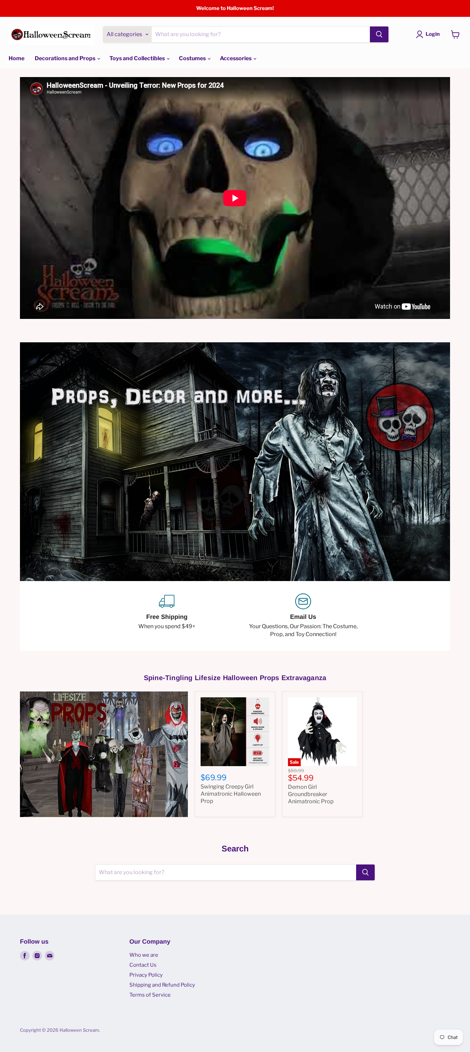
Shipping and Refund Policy (162, 963)
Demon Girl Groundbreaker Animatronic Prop (311, 773)
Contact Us (143, 944)
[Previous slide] (39, 451)
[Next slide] (431, 451)
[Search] (379, 34)
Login (433, 34)
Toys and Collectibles (137, 58)
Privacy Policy (146, 954)
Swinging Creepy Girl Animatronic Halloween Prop (231, 772)
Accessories (236, 58)
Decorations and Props (65, 58)
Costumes (193, 58)
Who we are (143, 934)
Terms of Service (150, 973)
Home (16, 58)
